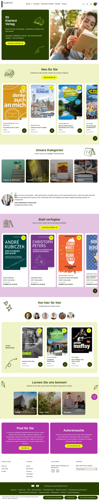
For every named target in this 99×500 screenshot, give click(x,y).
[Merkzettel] (87, 4)
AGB (28, 489)
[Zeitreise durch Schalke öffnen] (42, 101)
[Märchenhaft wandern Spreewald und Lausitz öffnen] (70, 102)
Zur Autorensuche (72, 446)
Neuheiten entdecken (14, 43)
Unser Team (5, 468)
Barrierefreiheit (55, 492)
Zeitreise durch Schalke (38, 127)
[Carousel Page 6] (71, 316)
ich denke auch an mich (11, 127)
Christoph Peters (36, 278)
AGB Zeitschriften (36, 489)
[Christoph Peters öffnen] (42, 253)
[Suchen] (83, 4)
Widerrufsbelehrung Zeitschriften (77, 489)
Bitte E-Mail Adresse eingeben (84, 465)
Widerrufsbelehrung (48, 489)
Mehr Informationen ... (13, 498)
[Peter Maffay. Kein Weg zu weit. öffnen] (82, 340)
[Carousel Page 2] (37, 316)
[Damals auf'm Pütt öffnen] (32, 343)
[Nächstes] (95, 138)
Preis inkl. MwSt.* (6, 132)
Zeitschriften (29, 474)
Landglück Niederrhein (51, 360)
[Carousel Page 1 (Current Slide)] (28, 316)
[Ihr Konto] (91, 4)
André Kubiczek (8, 278)
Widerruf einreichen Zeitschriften (28, 492)
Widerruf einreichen (61, 489)
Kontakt (4, 471)
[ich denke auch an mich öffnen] (15, 103)
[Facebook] (58, 471)
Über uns (4, 466)
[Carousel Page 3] (45, 316)
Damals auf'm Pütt (28, 361)
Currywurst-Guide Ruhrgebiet (68, 278)
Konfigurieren (71, 497)
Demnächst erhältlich (48, 227)
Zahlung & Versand (44, 492)
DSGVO (63, 492)
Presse (28, 466)
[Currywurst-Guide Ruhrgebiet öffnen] (70, 255)
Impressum (14, 489)
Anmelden (24, 448)
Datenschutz (22, 489)
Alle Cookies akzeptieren (87, 497)
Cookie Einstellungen (73, 492)
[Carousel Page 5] (62, 316)
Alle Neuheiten (48, 77)
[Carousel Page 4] (54, 316)
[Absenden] (96, 469)
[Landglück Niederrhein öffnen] (57, 341)
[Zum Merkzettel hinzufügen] (23, 87)
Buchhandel (29, 468)
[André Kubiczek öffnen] (15, 253)
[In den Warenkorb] (24, 130)
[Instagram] (53, 471)
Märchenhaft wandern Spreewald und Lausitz (66, 126)
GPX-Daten (29, 476)
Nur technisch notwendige (53, 497)
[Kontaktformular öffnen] (94, 397)
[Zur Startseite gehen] (7, 4)
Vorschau (28, 471)
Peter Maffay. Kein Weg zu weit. (78, 360)
